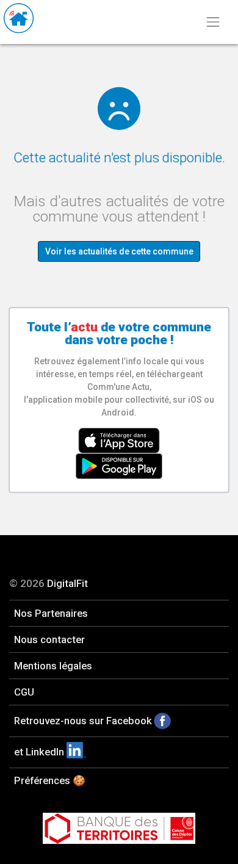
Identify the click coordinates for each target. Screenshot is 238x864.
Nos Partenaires (51, 613)
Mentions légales (53, 666)
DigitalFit (67, 583)
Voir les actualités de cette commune (119, 251)
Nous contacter (49, 639)
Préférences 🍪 (49, 780)
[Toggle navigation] (212, 22)
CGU (24, 692)
